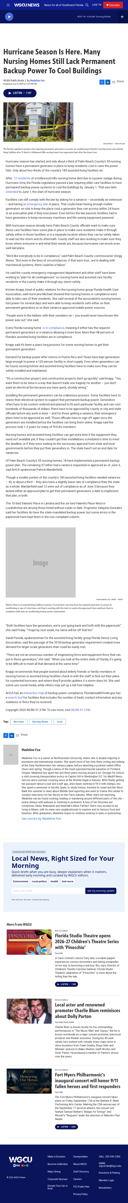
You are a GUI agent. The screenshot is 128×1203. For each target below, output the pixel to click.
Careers (77, 1179)
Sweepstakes (80, 1156)
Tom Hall (58, 953)
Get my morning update (101, 890)
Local (59, 721)
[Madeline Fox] (10, 755)
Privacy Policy (80, 1194)
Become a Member (58, 1164)
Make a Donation (56, 1156)
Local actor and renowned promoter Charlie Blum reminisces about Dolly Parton (87, 1011)
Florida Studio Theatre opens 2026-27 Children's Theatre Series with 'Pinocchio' (87, 941)
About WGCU (80, 1164)
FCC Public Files (81, 1186)
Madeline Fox (37, 80)
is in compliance (53, 328)
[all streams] (123, 16)
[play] (9, 17)
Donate (114, 5)
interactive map (34, 693)
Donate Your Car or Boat (58, 1187)
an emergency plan (35, 204)
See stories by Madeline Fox (41, 818)
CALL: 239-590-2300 (109, 1156)
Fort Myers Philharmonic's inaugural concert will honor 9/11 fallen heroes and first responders (87, 1080)
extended (12, 192)
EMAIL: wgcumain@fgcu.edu (110, 1164)
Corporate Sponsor (58, 1179)
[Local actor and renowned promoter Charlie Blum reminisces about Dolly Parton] (29, 1011)
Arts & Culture (61, 930)
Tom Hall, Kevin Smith (64, 1022)
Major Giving (54, 1171)
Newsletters (105, 1188)
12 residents (22, 178)
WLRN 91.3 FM (80, 710)
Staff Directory (81, 1171)
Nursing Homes (40, 721)
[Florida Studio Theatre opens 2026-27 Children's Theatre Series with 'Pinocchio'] (29, 942)
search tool (15, 697)
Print (120, 81)
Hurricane (19, 721)
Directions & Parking (109, 1173)
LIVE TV (97, 5)
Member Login (106, 1180)
